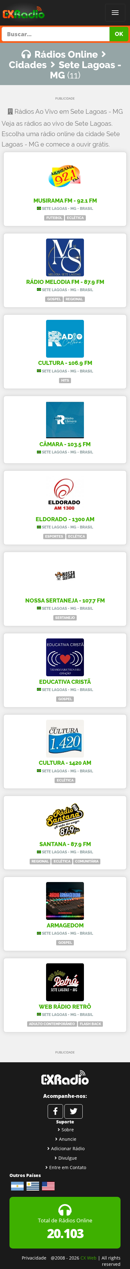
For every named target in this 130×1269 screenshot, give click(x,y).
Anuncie (67, 1139)
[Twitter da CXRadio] (73, 1111)
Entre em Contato (67, 1167)
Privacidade (34, 1258)
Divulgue (67, 1158)
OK (119, 34)
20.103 (65, 1233)
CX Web (88, 1258)
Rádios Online (66, 54)
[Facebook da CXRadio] (55, 1111)
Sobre (68, 1130)
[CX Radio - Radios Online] (65, 1077)
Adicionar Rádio (68, 1148)
